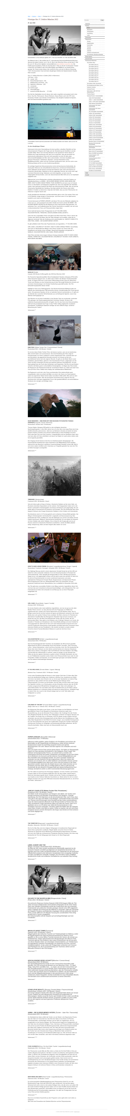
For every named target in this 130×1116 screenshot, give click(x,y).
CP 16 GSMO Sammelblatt (95, 163)
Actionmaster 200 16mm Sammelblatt (95, 106)
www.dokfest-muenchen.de (64, 64)
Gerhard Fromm (91, 89)
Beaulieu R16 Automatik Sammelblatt (94, 144)
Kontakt (87, 175)
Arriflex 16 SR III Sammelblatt (96, 137)
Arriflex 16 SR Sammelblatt (95, 135)
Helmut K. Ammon (91, 87)
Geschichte (90, 45)
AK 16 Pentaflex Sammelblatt (96, 111)
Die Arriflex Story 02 (93, 66)
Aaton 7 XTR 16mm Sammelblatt (97, 101)
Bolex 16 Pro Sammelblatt (95, 149)
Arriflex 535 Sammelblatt (95, 117)
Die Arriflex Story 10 (93, 81)
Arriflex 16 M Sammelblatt (95, 132)
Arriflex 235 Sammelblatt (95, 119)
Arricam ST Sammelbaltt (94, 121)
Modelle (89, 49)
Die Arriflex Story (91, 62)
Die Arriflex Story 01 (93, 64)
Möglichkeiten (90, 43)
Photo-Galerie (88, 56)
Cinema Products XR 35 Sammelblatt (94, 159)
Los (102, 20)
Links (88, 35)
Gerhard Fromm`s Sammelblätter (95, 96)
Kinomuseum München (90, 60)
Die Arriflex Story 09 (93, 79)
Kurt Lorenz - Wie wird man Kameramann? (93, 91)
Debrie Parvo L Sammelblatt (95, 165)
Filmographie (90, 31)
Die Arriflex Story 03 (93, 68)
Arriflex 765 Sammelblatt (95, 113)
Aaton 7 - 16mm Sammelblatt (96, 99)
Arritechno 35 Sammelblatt (95, 128)
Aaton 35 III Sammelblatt (95, 98)
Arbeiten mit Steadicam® (93, 52)
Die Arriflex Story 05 (93, 72)
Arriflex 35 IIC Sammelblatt (95, 124)
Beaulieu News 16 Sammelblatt (96, 141)
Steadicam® (88, 39)
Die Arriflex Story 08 (93, 77)
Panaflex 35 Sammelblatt (95, 170)
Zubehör (89, 50)
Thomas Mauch (91, 94)
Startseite (87, 23)
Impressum (77, 1111)
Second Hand (88, 58)
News (88, 27)
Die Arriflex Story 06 (93, 74)
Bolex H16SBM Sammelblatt (95, 153)
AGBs (86, 173)
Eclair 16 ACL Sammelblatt (95, 168)
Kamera (87, 25)
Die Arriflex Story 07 (93, 75)
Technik (89, 47)
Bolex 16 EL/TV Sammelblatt (96, 151)
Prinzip (88, 41)
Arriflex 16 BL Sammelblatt (95, 134)
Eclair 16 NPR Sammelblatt (95, 166)
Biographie (89, 29)
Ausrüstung (90, 33)
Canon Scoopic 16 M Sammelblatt (94, 155)
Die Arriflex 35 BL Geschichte (94, 83)
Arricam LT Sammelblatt (94, 122)
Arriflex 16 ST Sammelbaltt (95, 130)
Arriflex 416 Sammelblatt (95, 139)
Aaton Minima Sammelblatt (95, 103)
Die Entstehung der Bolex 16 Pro (95, 85)
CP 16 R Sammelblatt (94, 161)
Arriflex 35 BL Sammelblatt (95, 115)
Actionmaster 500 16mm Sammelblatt (95, 109)
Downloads (88, 37)
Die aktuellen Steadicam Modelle (95, 54)
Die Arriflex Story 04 (93, 70)
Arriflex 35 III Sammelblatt (95, 126)
